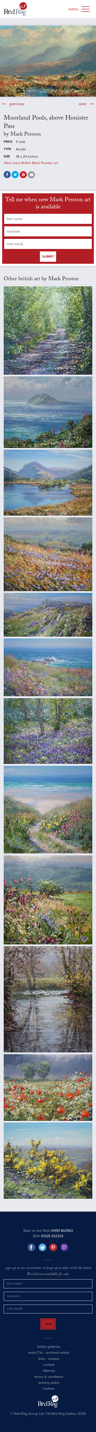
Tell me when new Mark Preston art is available (48, 204)
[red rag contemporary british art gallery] (15, 9)
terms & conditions (48, 1380)
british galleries (49, 1350)
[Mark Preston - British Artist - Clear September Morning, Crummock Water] (48, 483)
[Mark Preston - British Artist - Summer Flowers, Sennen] (48, 809)
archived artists (57, 1356)
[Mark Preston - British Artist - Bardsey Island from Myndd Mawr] (48, 412)
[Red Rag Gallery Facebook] (31, 1247)
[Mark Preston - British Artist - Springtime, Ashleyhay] (48, 1161)
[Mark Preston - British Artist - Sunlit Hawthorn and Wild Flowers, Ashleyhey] (48, 899)
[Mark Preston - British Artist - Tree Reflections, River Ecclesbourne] (48, 999)
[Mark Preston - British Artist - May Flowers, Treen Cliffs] (48, 615)
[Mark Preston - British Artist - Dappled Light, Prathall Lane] (48, 330)
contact (48, 1368)
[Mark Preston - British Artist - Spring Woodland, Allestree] (48, 731)
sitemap (49, 1374)
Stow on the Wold (48, 1231)
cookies (49, 1392)
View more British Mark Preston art (31, 163)
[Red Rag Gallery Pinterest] (53, 1247)
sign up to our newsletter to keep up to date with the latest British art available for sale (48, 1271)
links (41, 1362)
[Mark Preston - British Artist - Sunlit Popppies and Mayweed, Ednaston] (48, 1087)
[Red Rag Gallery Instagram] (64, 1247)
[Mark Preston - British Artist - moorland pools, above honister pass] (48, 61)
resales (53, 1362)
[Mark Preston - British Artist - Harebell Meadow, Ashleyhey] (48, 554)
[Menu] (85, 9)
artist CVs (35, 1356)
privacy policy (48, 1386)
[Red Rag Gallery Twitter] (43, 1247)
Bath (48, 1236)
